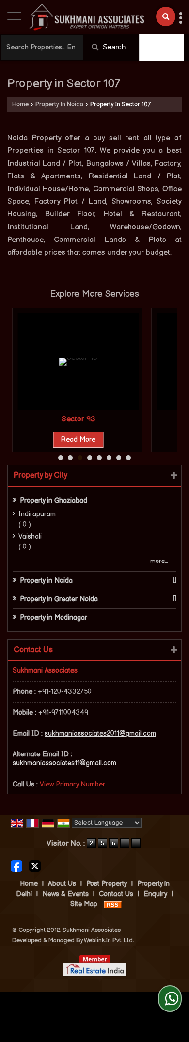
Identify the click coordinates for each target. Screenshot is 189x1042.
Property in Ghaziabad (53, 501)
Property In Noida (59, 104)
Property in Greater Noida (59, 599)
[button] (72, 784)
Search (113, 47)
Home (20, 104)
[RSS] (113, 904)
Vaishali (30, 536)
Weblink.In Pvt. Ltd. (109, 940)
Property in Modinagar (53, 617)
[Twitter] (35, 866)
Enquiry (155, 894)
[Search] (165, 16)
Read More (78, 439)
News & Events (65, 894)
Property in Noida (46, 581)
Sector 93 (78, 419)
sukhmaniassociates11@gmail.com (64, 763)
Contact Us (116, 894)
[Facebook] (16, 866)
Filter (166, 47)
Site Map (83, 904)
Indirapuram (37, 514)
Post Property (106, 884)
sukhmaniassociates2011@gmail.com (100, 733)
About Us (62, 884)
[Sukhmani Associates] (86, 17)
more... (159, 561)
